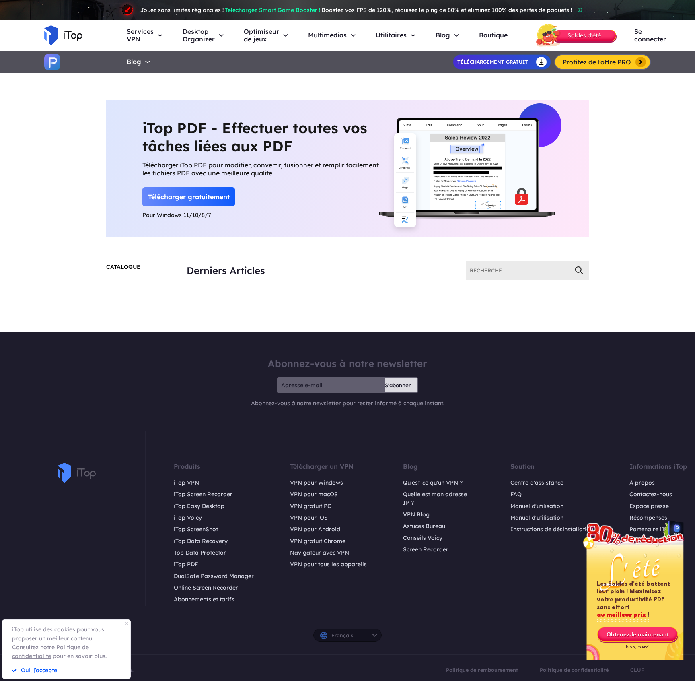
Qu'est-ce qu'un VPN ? (433, 482)
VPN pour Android (315, 529)
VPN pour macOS (314, 494)
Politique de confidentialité (574, 670)
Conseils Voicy (422, 537)
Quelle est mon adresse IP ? (435, 498)
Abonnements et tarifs (204, 599)
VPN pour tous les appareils (328, 564)
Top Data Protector (200, 552)
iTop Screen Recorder (203, 494)
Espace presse (649, 506)
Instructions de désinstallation (551, 529)
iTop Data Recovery (201, 541)
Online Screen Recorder (206, 587)
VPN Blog (416, 514)
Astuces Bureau (424, 526)
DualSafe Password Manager (214, 576)
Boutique (493, 35)
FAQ (516, 494)
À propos (642, 482)
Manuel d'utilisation (536, 506)
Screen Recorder (425, 549)
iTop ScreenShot (196, 529)
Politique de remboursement (482, 670)
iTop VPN (186, 482)
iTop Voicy (188, 517)
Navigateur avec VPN (319, 552)
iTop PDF (186, 564)
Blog (134, 62)
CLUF (637, 670)
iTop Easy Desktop (199, 506)
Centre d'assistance (536, 482)
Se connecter (650, 35)
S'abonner (398, 385)
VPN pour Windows (316, 482)
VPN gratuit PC (310, 506)
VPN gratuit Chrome (317, 541)
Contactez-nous (650, 494)
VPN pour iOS (309, 517)
